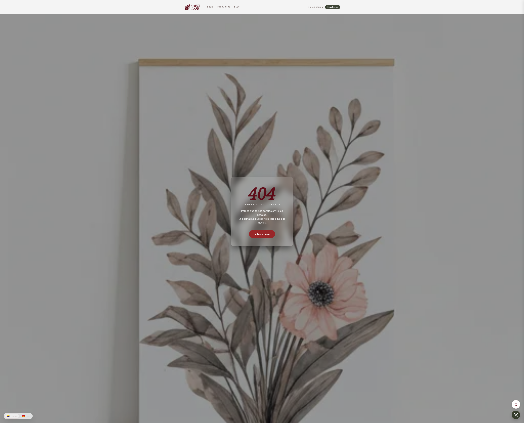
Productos (224, 7)
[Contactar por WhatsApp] (516, 415)
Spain (25, 416)
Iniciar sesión (315, 7)
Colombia (12, 416)
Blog (237, 7)
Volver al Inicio (262, 234)
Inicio (210, 7)
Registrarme (332, 7)
